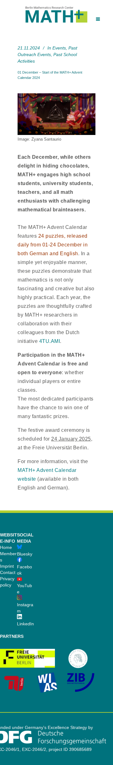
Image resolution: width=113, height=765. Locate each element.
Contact (7, 572)
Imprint (7, 566)
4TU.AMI (49, 341)
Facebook (24, 570)
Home (6, 547)
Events (59, 47)
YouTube (24, 588)
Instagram (25, 607)
